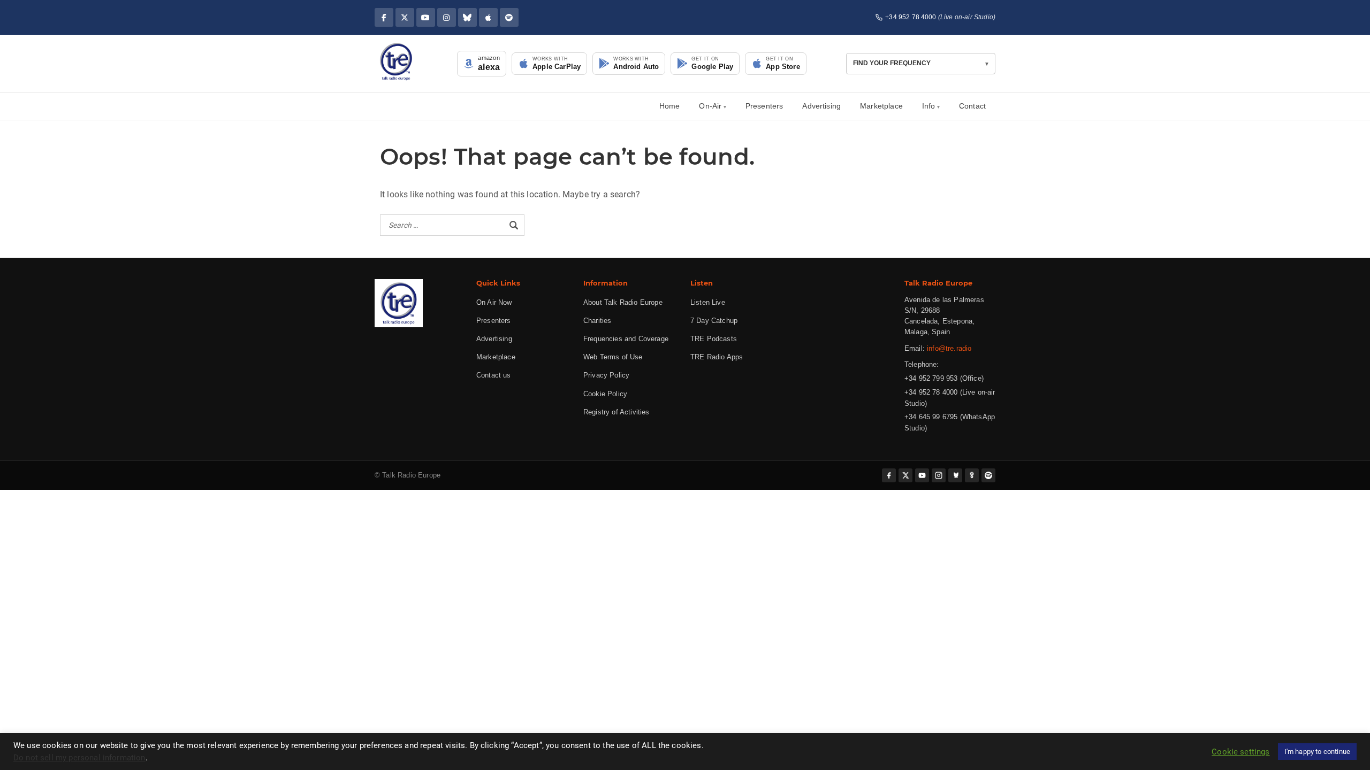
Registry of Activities (616, 412)
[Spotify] (509, 17)
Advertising (821, 106)
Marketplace (881, 106)
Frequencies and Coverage (625, 339)
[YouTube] (425, 17)
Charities (597, 321)
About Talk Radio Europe (623, 302)
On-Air (710, 106)
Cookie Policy (605, 394)
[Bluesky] (467, 17)
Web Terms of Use (613, 357)
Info (928, 106)
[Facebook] (384, 17)
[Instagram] (446, 17)
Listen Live (707, 302)
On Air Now (494, 302)
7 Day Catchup (713, 321)
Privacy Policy (606, 375)
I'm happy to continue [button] (1317, 752)
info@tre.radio (949, 348)
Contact (972, 106)
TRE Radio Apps (716, 357)
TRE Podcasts (713, 339)
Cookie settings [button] (1240, 752)
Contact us (493, 375)
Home (669, 106)
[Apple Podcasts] (488, 17)
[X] (404, 17)
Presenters (764, 106)
